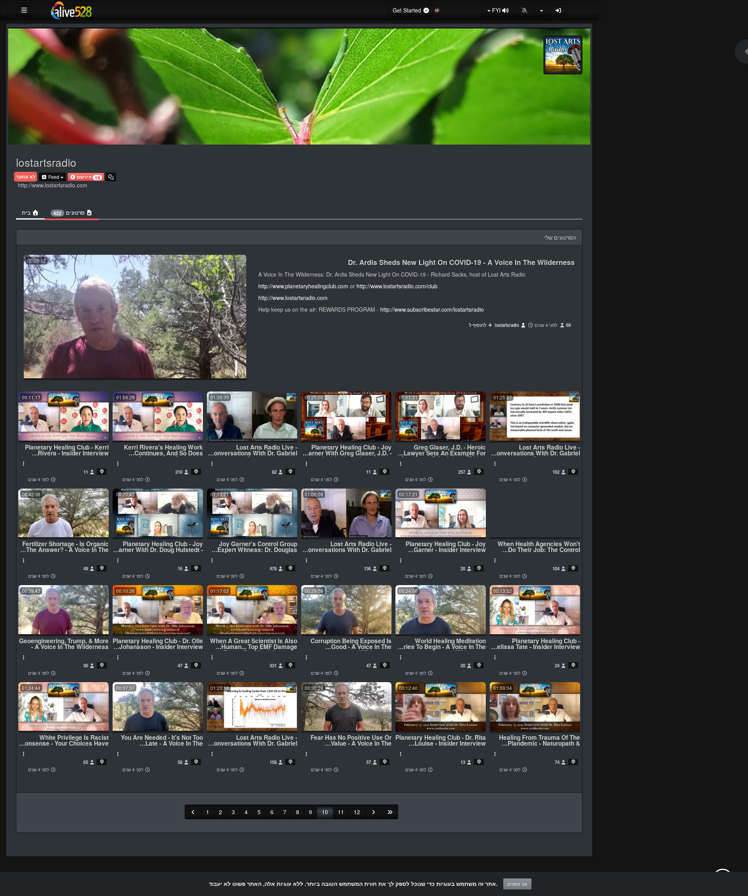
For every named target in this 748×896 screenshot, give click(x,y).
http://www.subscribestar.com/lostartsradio (432, 309)
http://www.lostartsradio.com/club (397, 286)
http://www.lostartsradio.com (293, 298)
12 (357, 812)
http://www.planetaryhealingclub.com (303, 286)
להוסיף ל (478, 325)
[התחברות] (558, 10)
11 (341, 812)
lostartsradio (507, 325)
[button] (85, 177)
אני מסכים (517, 883)
